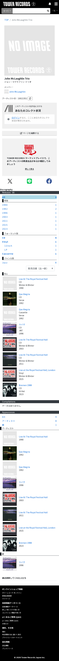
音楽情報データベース (10, 606)
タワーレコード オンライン (11, 593)
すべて (6, 10)
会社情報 (5, 645)
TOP (6, 19)
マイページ (6, 598)
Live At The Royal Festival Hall (33, 279)
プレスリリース (7, 648)
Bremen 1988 (25, 385)
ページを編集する (31, 133)
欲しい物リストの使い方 (10, 609)
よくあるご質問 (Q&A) (10, 620)
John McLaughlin (17, 91)
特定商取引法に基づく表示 (11, 634)
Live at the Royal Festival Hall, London (37, 370)
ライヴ (22, 324)
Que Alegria (24, 294)
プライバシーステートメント (12, 637)
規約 (3, 631)
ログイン (16, 117)
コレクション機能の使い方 (11, 612)
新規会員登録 (7, 596)
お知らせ (5, 623)
